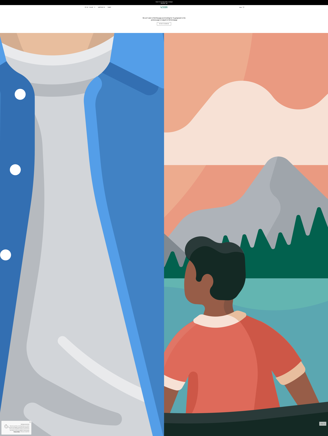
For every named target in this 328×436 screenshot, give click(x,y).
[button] (109, 7)
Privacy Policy (17, 431)
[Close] (30, 422)
